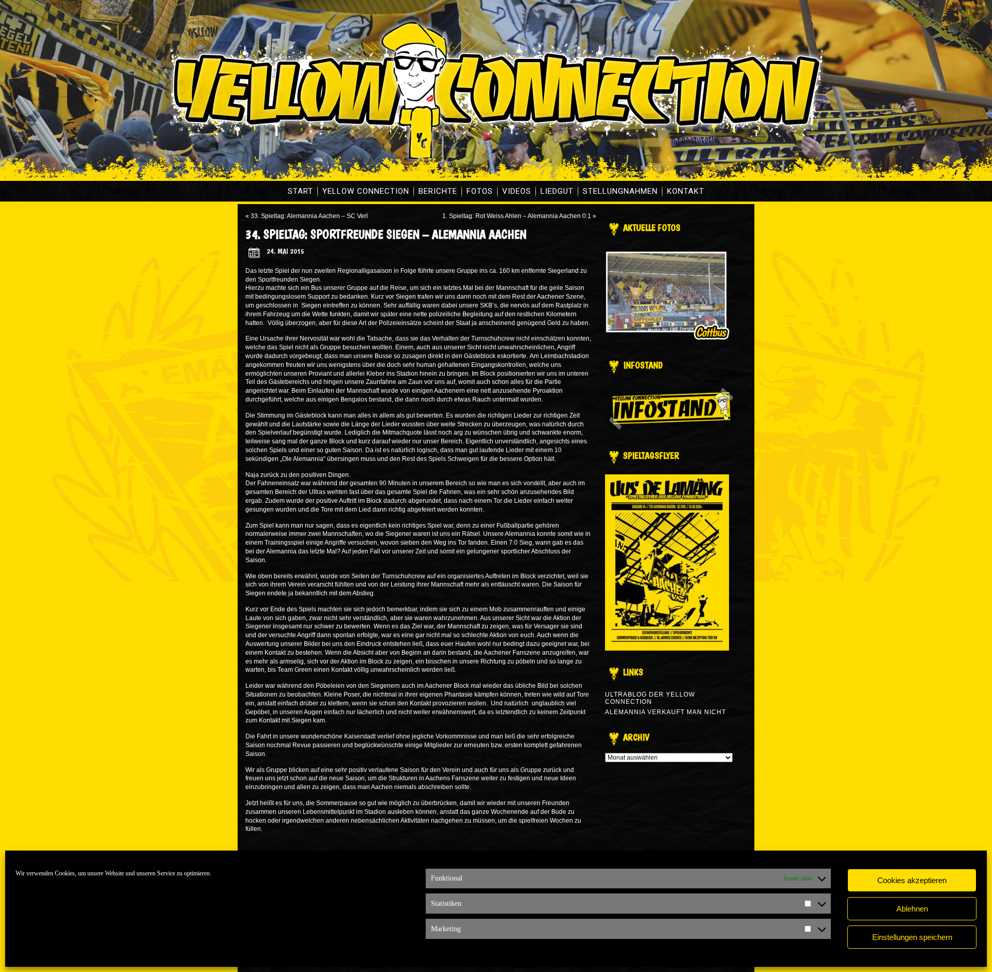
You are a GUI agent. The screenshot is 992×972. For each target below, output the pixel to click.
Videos (516, 191)
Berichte (438, 191)
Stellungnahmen (620, 191)
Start (300, 191)
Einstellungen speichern (912, 937)
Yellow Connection (365, 191)
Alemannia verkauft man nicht (665, 712)
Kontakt (685, 191)
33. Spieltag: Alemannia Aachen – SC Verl (309, 216)
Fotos (480, 191)
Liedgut (557, 191)
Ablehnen (912, 908)
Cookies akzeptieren (912, 880)
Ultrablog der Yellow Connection (650, 698)
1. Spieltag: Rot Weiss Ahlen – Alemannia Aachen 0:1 (516, 216)
